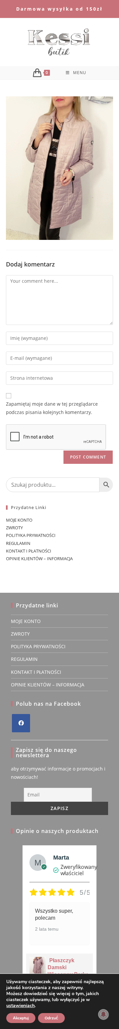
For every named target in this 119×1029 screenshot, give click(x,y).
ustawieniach (20, 1006)
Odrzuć (51, 1018)
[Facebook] (21, 723)
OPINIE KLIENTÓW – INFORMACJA (39, 559)
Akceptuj (21, 1018)
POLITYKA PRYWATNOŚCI (31, 535)
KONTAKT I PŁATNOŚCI (28, 551)
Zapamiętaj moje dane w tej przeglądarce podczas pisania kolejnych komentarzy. (52, 408)
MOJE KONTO (19, 520)
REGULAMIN (18, 543)
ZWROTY (14, 528)
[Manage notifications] (103, 1014)
